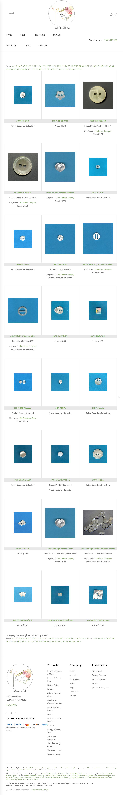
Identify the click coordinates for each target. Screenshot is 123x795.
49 (26, 69)
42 (7, 69)
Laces (49, 714)
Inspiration (39, 34)
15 (43, 66)
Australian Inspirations (30, 776)
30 (83, 66)
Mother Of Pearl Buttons (42, 778)
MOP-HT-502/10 (98, 121)
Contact (43, 45)
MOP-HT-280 (22, 121)
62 (61, 69)
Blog (28, 45)
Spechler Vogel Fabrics (84, 778)
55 (42, 69)
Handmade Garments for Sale (54, 702)
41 (113, 66)
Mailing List (11, 45)
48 (23, 69)
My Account (97, 671)
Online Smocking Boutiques (76, 774)
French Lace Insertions (27, 778)
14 (40, 66)
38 (104, 66)
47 (20, 69)
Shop (22, 34)
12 (35, 66)
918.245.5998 (110, 40)
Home (9, 34)
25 (69, 66)
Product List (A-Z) (99, 679)
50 (29, 69)
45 (15, 69)
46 (18, 69)
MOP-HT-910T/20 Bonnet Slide (98, 264)
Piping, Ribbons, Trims (54, 731)
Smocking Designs (70, 778)
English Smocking (82, 776)
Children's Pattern (60, 768)
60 (56, 69)
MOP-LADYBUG (60, 336)
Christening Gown (72, 768)
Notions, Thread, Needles (54, 720)
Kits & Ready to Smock (53, 709)
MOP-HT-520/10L (22, 192)
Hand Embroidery (89, 768)
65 (70, 69)
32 (88, 66)
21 (58, 66)
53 (37, 69)
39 (107, 66)
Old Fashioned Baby (27, 418)
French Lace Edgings (12, 778)
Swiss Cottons (33, 779)
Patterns (50, 725)
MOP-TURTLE (22, 548)
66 (72, 69)
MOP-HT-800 (60, 264)
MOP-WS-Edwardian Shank (60, 620)
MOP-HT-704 (22, 264)
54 (40, 69)
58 (50, 69)
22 (61, 66)
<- (13, 66)
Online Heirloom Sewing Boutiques (53, 774)
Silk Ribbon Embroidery (51, 738)
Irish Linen (15, 770)
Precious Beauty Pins (57, 778)
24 (66, 66)
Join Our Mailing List (100, 687)
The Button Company (103, 131)
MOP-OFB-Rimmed (22, 408)
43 (9, 69)
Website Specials (54, 754)
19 (53, 66)
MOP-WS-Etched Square (98, 620)
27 (74, 66)
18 (50, 66)
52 (34, 69)
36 (99, 66)
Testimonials (74, 679)
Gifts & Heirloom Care (54, 695)
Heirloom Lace (100, 768)
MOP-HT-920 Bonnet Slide (22, 336)
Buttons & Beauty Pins (54, 679)
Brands (95, 683)
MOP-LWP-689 (98, 336)
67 (75, 69)
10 (30, 66)
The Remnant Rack (55, 750)
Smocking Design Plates (18, 779)
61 (59, 69)
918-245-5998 (11, 705)
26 (72, 66)
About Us (73, 675)
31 (85, 66)
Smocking (41, 776)
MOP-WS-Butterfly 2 (22, 620)
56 (45, 69)
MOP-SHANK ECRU (23, 479)
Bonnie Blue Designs (69, 776)
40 (110, 66)
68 (78, 69)
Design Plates (53, 685)
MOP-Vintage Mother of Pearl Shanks (98, 548)
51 (31, 69)
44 (12, 69)
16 (45, 66)
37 (102, 66)
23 (63, 66)
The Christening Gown (53, 745)
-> (80, 69)
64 (67, 69)
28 (77, 66)
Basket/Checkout (99, 675)
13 (38, 66)
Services (57, 34)
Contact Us (74, 691)
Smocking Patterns (48, 768)
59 (53, 69)
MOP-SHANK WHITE (60, 479)
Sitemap (73, 695)
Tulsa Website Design (39, 789)
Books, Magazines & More (54, 672)
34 (93, 66)
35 (96, 66)
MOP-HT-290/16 (60, 121)
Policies (73, 683)
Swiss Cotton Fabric (41, 770)
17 (48, 66)
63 (64, 69)
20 (55, 66)
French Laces (93, 776)
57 (48, 69)
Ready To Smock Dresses (33, 768)
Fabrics (50, 689)
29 (80, 66)
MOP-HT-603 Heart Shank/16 (60, 192)
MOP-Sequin (98, 408)
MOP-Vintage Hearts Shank (60, 548)
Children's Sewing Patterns (53, 776)
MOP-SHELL (98, 479)
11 (33, 66)
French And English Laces (106, 776)
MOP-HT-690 (98, 192)
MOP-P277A (60, 408)
